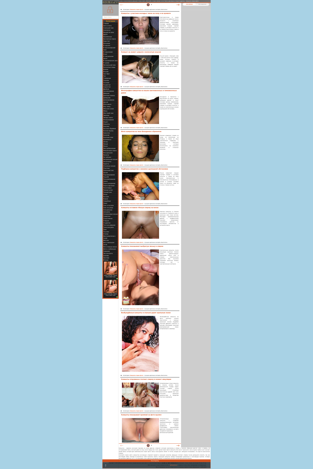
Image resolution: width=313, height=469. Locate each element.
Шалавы (106, 255)
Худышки (106, 251)
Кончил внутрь (108, 130)
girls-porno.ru (173, 465)
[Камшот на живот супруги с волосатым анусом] (140, 69)
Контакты (155, 461)
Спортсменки (107, 218)
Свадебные (107, 201)
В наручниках (108, 52)
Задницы (106, 115)
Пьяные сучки (108, 190)
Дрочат (105, 102)
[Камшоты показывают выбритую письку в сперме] (140, 277)
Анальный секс (108, 28)
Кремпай (106, 135)
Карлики (106, 126)
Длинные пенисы (109, 95)
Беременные (107, 36)
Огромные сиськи (109, 166)
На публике (107, 157)
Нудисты (106, 163)
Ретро (105, 194)
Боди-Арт (106, 41)
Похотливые (107, 188)
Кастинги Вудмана (109, 128)
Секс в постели (108, 205)
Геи (104, 76)
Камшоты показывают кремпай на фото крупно (141, 415)
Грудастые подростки (107, 86)
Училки (105, 234)
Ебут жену (106, 106)
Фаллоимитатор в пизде (109, 237)
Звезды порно (108, 117)
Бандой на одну (108, 32)
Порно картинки (108, 185)
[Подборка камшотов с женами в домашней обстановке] (140, 186)
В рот (105, 54)
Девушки (106, 93)
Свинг (105, 203)
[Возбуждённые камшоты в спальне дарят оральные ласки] (140, 344)
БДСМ (105, 34)
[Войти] (110, 10)
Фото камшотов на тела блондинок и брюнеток (141, 131)
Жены (105, 111)
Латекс (105, 141)
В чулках (106, 63)
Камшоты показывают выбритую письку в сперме (142, 246)
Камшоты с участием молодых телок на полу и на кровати (146, 13)
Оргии (105, 172)
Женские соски (108, 108)
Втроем (105, 71)
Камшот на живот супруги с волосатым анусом (141, 52)
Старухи (106, 220)
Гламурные (107, 78)
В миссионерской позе (109, 48)
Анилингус (107, 30)
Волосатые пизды (109, 67)
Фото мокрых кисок (110, 247)
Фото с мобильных (109, 249)
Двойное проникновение (108, 90)
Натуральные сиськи (110, 159)
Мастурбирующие (109, 148)
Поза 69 (106, 177)
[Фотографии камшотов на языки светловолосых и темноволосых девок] (140, 110)
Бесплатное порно (109, 39)
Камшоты (106, 124)
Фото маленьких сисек (108, 243)
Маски (105, 146)
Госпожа (106, 82)
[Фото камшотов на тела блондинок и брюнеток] (140, 148)
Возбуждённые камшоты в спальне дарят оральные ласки (146, 312)
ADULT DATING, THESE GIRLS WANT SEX (110, 276)
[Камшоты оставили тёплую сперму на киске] (140, 225)
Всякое (105, 69)
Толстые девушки (109, 225)
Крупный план (108, 137)
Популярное (189, 4)
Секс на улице (108, 207)
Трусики (106, 231)
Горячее (106, 80)
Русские (106, 196)
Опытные (106, 168)
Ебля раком (107, 104)
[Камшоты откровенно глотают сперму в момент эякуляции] (140, 395)
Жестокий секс (108, 113)
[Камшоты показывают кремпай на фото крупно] (140, 430)
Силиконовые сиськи (110, 214)
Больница (106, 43)
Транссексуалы (108, 227)
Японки (105, 260)
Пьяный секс (107, 192)
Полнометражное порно (109, 180)
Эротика (106, 258)
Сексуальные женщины (107, 211)
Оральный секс (108, 170)
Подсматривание (109, 174)
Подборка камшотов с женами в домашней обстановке (144, 169)
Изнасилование (108, 119)
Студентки (106, 223)
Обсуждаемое (202, 4)
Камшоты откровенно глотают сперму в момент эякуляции (146, 379)
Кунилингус (107, 139)
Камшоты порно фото (136, 9)
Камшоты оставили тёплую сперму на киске (139, 207)
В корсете (106, 45)
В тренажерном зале (110, 60)
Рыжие (105, 199)
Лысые (105, 144)
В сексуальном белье (108, 57)
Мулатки (106, 155)
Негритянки (107, 161)
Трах (105, 229)
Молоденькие (107, 152)
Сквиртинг (107, 216)
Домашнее (106, 97)
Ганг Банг (106, 74)
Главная (106, 23)
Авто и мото (107, 25)
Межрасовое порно (110, 150)
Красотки (106, 133)
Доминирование (108, 100)
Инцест (105, 122)
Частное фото (108, 253)
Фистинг (106, 240)
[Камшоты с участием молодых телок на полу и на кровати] (140, 30)
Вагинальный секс (109, 65)
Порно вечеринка (109, 183)
